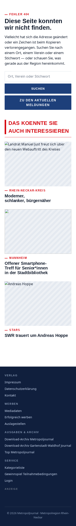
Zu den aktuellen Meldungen (38, 103)
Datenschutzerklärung (21, 389)
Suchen (38, 88)
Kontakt (10, 395)
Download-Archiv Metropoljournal (29, 439)
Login (9, 481)
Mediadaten (13, 411)
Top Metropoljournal (19, 452)
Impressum (13, 382)
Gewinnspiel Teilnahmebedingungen (31, 474)
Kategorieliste (14, 468)
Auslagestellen (15, 424)
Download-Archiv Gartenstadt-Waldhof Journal (38, 446)
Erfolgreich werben (18, 417)
